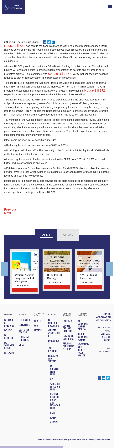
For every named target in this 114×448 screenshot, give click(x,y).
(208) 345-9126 (104, 351)
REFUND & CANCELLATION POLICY (68, 346)
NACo (52, 412)
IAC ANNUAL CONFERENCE (68, 337)
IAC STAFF (8, 330)
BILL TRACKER (25, 320)
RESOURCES (53, 314)
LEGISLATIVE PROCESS (24, 331)
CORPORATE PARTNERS (83, 314)
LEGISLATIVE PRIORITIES (24, 338)
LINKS (21, 344)
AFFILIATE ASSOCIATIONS (54, 333)
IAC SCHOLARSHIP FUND (9, 345)
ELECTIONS (38, 330)
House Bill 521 (14, 46)
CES (51, 379)
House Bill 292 (94, 90)
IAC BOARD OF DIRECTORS (9, 323)
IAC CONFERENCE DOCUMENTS (53, 323)
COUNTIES (38, 321)
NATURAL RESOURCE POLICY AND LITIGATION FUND (55, 401)
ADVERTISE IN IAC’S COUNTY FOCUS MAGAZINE (83, 350)
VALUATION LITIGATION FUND (55, 387)
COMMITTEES (24, 324)
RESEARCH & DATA (39, 314)
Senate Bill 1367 (59, 74)
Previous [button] (4, 269)
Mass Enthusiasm (103, 440)
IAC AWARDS (9, 353)
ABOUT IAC (8, 314)
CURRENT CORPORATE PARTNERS (83, 337)
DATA (36, 325)
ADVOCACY (23, 314)
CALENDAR (67, 321)
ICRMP (53, 417)
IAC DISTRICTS (8, 336)
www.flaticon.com (60, 440)
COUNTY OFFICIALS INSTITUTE (67, 328)
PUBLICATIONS (53, 342)
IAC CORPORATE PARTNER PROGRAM (83, 325)
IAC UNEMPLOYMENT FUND (55, 370)
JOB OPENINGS (52, 349)
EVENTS (46, 235)
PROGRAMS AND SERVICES (53, 358)
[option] (25, 271)
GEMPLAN (54, 422)
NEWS (68, 235)
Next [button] (109, 269)
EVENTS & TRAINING (67, 314)
